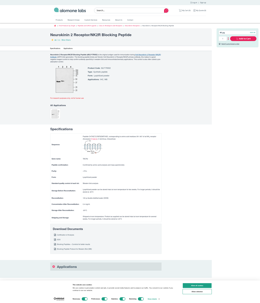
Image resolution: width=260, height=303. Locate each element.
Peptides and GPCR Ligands (87, 26)
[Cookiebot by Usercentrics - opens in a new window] (59, 299)
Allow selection (197, 291)
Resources (106, 20)
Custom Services (90, 20)
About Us (118, 20)
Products (59, 20)
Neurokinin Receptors (132, 26)
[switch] (104, 299)
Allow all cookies (197, 285)
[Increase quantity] (228, 37)
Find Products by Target (67, 26)
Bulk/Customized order (230, 44)
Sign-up (203, 2)
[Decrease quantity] (228, 39)
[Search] (166, 10)
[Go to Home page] (70, 10)
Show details (152, 299)
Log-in (194, 2)
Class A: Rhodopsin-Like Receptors (110, 26)
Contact (130, 20)
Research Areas (74, 20)
